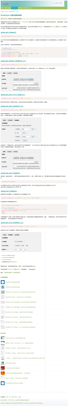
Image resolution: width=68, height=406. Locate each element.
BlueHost (33, 266)
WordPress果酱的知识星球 (8, 255)
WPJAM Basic (25, 22)
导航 (6, 8)
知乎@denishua (13, 261)
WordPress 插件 (8, 272)
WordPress (14, 8)
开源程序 (25, 8)
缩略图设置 (40, 26)
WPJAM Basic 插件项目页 (8, 257)
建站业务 (18, 269)
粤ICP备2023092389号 (17, 403)
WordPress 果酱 (4, 403)
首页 (2, 8)
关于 (10, 397)
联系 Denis (14, 397)
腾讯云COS (60, 26)
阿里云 (20, 266)
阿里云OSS (52, 26)
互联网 (20, 8)
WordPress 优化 (11, 269)
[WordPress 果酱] (6, 4)
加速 (9, 8)
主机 (30, 8)
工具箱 (19, 397)
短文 (7, 11)
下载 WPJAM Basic (6, 259)
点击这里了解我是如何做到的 (22, 400)
